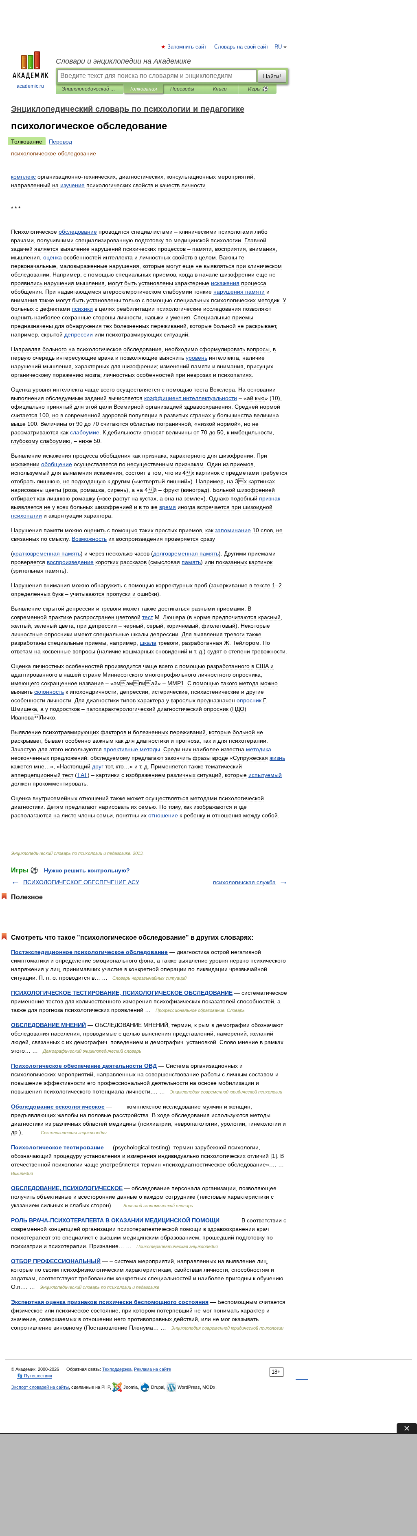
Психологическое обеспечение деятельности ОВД (84, 1065)
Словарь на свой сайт (241, 47)
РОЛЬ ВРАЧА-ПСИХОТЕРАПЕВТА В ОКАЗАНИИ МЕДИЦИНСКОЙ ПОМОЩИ (115, 1220)
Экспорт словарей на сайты (40, 1387)
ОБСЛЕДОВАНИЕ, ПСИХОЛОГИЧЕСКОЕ (67, 1188)
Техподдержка (117, 1369)
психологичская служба (244, 882)
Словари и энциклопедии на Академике (123, 61)
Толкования (143, 89)
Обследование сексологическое (58, 1106)
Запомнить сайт (187, 47)
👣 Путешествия (34, 1375)
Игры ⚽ (258, 89)
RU (278, 47)
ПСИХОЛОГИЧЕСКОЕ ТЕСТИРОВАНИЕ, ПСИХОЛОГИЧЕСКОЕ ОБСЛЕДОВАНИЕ (122, 992)
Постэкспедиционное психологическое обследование (89, 952)
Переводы (182, 89)
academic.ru (30, 86)
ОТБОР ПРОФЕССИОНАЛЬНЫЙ (56, 1261)
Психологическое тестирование (57, 1147)
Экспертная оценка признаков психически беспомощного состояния (109, 1302)
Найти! (272, 76)
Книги (220, 89)
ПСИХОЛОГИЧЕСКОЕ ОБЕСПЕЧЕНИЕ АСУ (81, 882)
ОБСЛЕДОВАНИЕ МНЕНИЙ (48, 1025)
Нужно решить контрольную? (87, 870)
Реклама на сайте (152, 1369)
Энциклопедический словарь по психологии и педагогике (89, 89)
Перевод (60, 141)
